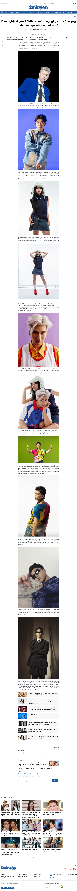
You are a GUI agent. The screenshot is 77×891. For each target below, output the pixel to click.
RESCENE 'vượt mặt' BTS (29, 849)
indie (56, 465)
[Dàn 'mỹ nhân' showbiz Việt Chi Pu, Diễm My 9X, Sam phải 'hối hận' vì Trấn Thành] (31, 825)
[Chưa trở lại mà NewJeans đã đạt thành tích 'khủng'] (53, 842)
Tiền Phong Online (32, 3)
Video (52, 12)
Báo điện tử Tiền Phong (38, 7)
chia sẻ (33, 35)
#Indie (25, 753)
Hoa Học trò (51, 3)
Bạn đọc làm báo (8, 887)
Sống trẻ (12, 12)
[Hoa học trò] (74, 869)
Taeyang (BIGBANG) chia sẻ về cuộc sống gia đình (52, 813)
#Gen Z (20, 753)
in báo (41, 35)
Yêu (28, 12)
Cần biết (70, 12)
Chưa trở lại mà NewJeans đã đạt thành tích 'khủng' (52, 850)
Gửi (55, 780)
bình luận (44, 35)
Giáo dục (18, 12)
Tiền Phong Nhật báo (42, 3)
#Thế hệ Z (44, 753)
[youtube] (75, 3)
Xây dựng (20, 681)
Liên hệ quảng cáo (22, 874)
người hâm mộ (55, 43)
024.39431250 (5, 878)
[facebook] (73, 3)
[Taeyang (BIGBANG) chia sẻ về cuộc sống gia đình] (53, 805)
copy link (38, 35)
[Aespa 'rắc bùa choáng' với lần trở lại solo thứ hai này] (22, 716)
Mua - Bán (64, 12)
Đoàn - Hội (7, 12)
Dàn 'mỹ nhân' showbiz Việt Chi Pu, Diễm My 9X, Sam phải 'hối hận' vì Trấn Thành (31, 833)
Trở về (2, 52)
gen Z (31, 238)
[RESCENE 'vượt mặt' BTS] (31, 842)
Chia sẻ (2, 42)
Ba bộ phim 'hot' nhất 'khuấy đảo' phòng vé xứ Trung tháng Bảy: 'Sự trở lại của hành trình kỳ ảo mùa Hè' (33, 764)
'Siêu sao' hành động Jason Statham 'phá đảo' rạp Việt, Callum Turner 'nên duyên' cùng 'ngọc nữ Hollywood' (10, 852)
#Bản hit (38, 753)
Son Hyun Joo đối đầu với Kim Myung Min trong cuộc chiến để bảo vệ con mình (42, 730)
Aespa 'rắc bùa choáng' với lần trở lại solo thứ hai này (42, 715)
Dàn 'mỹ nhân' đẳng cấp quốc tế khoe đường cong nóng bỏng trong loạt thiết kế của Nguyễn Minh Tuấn (42, 694)
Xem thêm (75, 12)
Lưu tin (2, 45)
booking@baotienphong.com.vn (25, 877)
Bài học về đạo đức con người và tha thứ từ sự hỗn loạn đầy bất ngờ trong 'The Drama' (10, 833)
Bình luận (2, 48)
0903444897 (38, 876)
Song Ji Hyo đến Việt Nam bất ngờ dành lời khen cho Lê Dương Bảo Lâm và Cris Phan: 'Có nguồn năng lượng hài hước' (31, 815)
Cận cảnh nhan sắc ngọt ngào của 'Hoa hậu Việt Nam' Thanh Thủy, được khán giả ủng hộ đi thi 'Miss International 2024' (42, 701)
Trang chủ (2, 12)
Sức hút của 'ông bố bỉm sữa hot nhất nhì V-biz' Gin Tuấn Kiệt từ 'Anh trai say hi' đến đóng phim (53, 833)
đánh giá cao (24, 178)
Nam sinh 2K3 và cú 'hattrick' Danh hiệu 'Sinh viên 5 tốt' (37, 768)
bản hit (41, 433)
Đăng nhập (20, 773)
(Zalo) (27, 876)
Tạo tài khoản (28, 773)
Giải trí (31, 12)
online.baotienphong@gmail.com (41, 877)
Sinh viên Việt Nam (8, 868)
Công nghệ (47, 12)
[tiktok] (57, 878)
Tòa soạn (3, 874)
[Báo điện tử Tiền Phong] (67, 869)
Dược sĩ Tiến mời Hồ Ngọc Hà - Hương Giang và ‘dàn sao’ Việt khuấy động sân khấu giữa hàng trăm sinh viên (43, 708)
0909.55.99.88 (22, 876)
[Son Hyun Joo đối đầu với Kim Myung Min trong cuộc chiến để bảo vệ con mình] (22, 730)
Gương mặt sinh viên (39, 12)
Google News (75, 16)
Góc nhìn (23, 12)
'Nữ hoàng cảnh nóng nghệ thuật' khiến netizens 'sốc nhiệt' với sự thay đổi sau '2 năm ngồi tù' (42, 723)
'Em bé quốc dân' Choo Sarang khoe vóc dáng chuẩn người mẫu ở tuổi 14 (10, 814)
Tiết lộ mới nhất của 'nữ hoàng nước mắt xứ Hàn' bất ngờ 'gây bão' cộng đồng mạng (43, 737)
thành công (27, 433)
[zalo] (60, 878)
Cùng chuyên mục (7, 798)
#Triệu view (31, 753)
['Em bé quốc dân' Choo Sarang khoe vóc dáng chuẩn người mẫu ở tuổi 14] (10, 805)
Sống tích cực (58, 12)
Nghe (2, 38)
